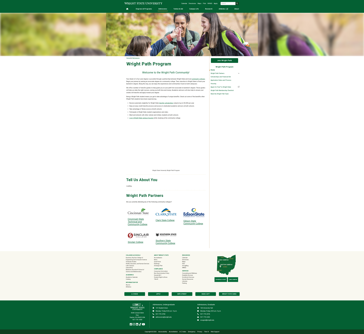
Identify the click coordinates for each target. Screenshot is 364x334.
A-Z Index (134, 294)
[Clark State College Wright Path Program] (166, 212)
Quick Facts (157, 261)
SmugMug (188, 265)
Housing (213, 83)
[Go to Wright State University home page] (143, 3)
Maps (199, 3)
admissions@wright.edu (164, 317)
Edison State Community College (193, 222)
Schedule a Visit (221, 279)
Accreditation (158, 257)
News (155, 259)
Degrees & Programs (144, 9)
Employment (182, 294)
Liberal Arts (129, 267)
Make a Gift (206, 294)
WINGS (209, 3)
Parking (184, 283)
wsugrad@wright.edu (207, 320)
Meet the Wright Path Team (220, 94)
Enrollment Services (188, 277)
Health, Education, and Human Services (137, 263)
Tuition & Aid (178, 9)
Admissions (162, 9)
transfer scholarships (166, 103)
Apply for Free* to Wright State (225, 87)
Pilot (204, 3)
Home (213, 70)
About (236, 9)
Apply (216, 3)
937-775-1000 (137, 320)
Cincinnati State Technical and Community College (137, 222)
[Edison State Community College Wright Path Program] (194, 212)
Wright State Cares (229, 294)
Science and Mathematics (133, 271)
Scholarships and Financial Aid (221, 77)
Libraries (184, 281)
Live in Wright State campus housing (141, 118)
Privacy (199, 331)
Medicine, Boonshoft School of (135, 269)
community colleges (198, 79)
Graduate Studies (131, 261)
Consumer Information (161, 271)
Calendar (184, 3)
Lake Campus (130, 265)
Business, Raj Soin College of (134, 257)
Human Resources (187, 279)
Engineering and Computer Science (136, 259)
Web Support (215, 331)
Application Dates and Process (221, 80)
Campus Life (194, 9)
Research (208, 9)
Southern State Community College (165, 242)
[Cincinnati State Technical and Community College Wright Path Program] (138, 211)
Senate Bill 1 (157, 275)
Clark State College (165, 220)
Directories (192, 3)
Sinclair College (135, 242)
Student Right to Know (160, 277)
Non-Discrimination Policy (161, 273)
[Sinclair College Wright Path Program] (138, 235)
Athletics (224, 9)
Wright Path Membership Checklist (222, 90)
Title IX (156, 279)
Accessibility (162, 331)
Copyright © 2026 (151, 331)
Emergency (191, 331)
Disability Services (187, 275)
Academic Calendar (132, 277)
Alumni (131, 285)
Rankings (157, 263)
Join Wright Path (224, 60)
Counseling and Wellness (189, 273)
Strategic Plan (158, 265)
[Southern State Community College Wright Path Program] (166, 235)
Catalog (128, 279)
